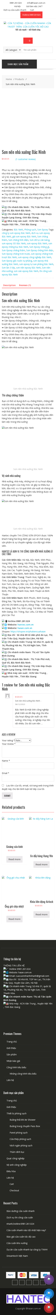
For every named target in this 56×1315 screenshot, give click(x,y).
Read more (14, 859)
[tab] (9, 285)
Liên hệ (10, 1080)
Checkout (14, 1190)
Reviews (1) (25, 285)
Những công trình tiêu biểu (23, 1073)
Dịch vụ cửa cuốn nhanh (15, 9)
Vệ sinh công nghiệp (17, 1164)
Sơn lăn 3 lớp (8, 267)
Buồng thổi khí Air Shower (22, 1119)
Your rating (8, 740)
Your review (9, 743)
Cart (32, 9)
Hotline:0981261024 (31, 14)
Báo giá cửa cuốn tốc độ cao (21, 1236)
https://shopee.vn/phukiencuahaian (28, 631)
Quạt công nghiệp (15, 1158)
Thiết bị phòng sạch (16, 1113)
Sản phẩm (12, 1054)
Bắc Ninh (18, 229)
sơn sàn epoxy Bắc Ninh (26, 271)
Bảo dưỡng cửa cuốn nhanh (21, 1211)
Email (5, 773)
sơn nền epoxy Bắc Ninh (28, 267)
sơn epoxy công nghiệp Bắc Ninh (34, 257)
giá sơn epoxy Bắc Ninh (24, 236)
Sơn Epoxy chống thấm (13, 250)
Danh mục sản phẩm (18, 64)
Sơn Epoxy (42, 229)
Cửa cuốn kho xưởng (17, 1243)
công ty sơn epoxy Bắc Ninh (16, 233)
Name (6, 760)
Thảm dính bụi (17, 1151)
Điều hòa (11, 1171)
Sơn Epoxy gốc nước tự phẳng (17, 260)
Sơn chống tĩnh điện (18, 239)
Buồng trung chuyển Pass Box (25, 1126)
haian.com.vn (25, 628)
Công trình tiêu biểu (16, 1067)
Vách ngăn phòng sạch (21, 1145)
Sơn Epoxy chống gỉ (39, 246)
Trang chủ (12, 1041)
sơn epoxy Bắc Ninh (37, 243)
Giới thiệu (11, 1048)
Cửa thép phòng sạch (20, 1139)
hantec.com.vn (26, 624)
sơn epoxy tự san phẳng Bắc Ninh (36, 264)
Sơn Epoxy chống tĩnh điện (39, 250)
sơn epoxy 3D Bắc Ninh (14, 243)
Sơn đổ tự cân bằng (39, 239)
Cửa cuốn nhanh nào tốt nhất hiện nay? (26, 1230)
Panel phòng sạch (19, 1132)
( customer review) (26, 159)
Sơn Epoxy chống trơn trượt (16, 253)
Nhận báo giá (13, 1060)
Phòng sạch (30, 229)
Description (9, 285)
